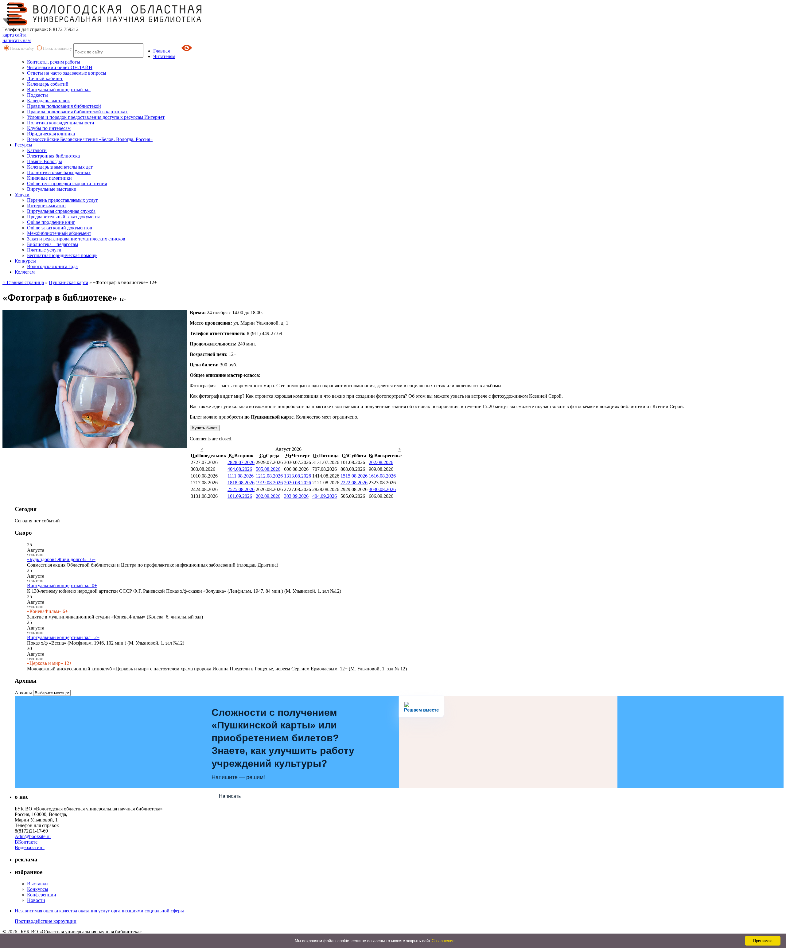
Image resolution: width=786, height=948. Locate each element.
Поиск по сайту (22, 48)
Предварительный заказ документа (63, 216)
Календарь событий (47, 84)
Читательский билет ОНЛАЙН (59, 67)
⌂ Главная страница (23, 282)
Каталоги (37, 150)
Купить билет (204, 428)
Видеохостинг (30, 847)
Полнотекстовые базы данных (59, 172)
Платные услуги (44, 249)
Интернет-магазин (46, 205)
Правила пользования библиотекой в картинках (77, 111)
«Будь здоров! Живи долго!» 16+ (61, 559)
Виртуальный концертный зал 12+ (63, 637)
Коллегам (25, 272)
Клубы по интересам (49, 128)
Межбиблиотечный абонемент (59, 233)
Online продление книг (51, 222)
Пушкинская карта (68, 282)
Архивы (23, 692)
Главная (161, 50)
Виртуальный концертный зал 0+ (62, 585)
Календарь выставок (48, 100)
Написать (230, 796)
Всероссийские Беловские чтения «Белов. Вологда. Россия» (90, 139)
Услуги (22, 194)
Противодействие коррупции (45, 921)
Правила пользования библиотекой (64, 106)
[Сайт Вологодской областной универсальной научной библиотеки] (102, 23)
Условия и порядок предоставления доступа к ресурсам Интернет (96, 117)
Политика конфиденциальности (60, 122)
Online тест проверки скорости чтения (67, 183)
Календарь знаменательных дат (60, 167)
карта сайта (14, 34)
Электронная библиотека (53, 155)
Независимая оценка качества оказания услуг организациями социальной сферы (99, 910)
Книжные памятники (49, 178)
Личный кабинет (45, 78)
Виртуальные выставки (51, 189)
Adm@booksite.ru (33, 836)
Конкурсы (25, 260)
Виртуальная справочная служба (61, 211)
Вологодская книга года (52, 266)
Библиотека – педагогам (52, 244)
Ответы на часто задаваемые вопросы (66, 73)
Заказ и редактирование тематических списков (76, 238)
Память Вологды (44, 161)
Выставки (37, 883)
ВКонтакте (26, 842)
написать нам (16, 40)
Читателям (164, 56)
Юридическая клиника (51, 133)
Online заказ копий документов (59, 227)
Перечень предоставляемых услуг (62, 200)
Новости (36, 900)
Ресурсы (23, 144)
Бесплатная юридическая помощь (62, 255)
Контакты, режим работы (53, 61)
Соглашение (443, 940)
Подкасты (37, 95)
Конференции (41, 894)
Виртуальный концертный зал (59, 89)
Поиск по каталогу (57, 48)
